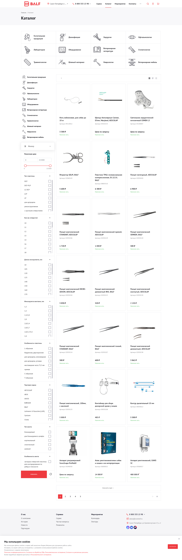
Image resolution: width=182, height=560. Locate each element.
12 (25, 231)
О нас (23, 514)
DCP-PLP (27, 185)
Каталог (108, 4)
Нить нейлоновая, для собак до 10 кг (73, 119)
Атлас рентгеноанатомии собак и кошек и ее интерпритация (108, 461)
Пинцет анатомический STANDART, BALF (69, 347)
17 (25, 248)
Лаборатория (39, 50)
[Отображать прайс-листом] (156, 78)
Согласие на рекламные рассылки (77, 552)
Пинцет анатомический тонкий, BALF (108, 347)
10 (25, 223)
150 (25, 286)
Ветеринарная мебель (147, 62)
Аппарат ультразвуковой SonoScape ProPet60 (70, 461)
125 (25, 277)
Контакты (132, 4)
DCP (25, 181)
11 (25, 227)
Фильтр (31, 146)
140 (25, 282)
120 (25, 273)
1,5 (25, 311)
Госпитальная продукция (39, 37)
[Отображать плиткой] (149, 78)
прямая (27, 369)
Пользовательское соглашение (55, 552)
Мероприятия (120, 4)
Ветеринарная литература (109, 49)
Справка (59, 514)
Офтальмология (145, 37)
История (24, 522)
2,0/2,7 (27, 328)
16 (25, 244)
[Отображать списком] (153, 78)
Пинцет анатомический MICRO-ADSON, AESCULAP (73, 290)
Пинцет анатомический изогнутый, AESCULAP (140, 290)
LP (25, 198)
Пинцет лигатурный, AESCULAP (143, 175)
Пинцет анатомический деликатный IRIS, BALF (105, 290)
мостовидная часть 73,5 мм (34, 365)
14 (25, 240)
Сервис (99, 4)
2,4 (25, 336)
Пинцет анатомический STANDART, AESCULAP (69, 233)
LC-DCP (27, 190)
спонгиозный (29, 445)
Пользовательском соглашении (41, 555)
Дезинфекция (74, 37)
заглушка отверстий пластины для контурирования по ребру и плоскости (35, 464)
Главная (23, 13)
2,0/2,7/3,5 (28, 332)
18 (25, 252)
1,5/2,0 (27, 315)
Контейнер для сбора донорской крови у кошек (106, 404)
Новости (24, 525)
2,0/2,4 (27, 323)
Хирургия (107, 37)
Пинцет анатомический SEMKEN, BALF (140, 233)
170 (25, 294)
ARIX (26, 394)
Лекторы (94, 522)
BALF (26, 407)
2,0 (25, 319)
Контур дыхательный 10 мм (142, 403)
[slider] (25, 165)
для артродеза (29, 202)
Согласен (172, 546)
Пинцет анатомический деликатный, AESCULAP (140, 347)
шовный (27, 449)
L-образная (28, 348)
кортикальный (29, 440)
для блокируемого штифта (34, 436)
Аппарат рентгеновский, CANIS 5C (143, 461)
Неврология (108, 62)
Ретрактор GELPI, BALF (69, 175)
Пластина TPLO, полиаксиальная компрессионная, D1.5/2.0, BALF (108, 177)
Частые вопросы (62, 522)
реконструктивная (31, 206)
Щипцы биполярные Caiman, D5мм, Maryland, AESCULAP (107, 119)
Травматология (40, 62)
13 (25, 236)
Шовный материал (76, 62)
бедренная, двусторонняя (34, 353)
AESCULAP (28, 390)
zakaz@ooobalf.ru (136, 519)
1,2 (25, 307)
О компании (25, 518)
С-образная (28, 374)
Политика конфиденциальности (14, 552)
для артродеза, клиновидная (35, 357)
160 (25, 290)
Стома (26, 420)
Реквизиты (60, 525)
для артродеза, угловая (33, 361)
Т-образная (28, 378)
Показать (34, 474)
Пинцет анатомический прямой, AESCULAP (108, 233)
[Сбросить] (50, 474)
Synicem (27, 415)
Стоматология (144, 50)
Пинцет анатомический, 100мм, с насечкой (73, 404)
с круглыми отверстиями (33, 211)
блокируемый (29, 432)
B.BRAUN (27, 403)
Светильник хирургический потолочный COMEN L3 (141, 119)
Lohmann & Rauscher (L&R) (34, 411)
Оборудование (75, 50)
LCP (25, 194)
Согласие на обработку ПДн (35, 552)
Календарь (95, 518)
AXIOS (26, 399)
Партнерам (25, 528)
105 (25, 269)
